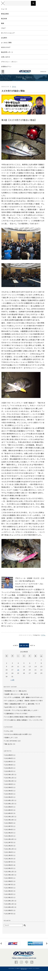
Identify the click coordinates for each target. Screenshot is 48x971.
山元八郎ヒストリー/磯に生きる (16, 707)
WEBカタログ (5, 47)
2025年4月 (9, 791)
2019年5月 (9, 888)
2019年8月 (9, 881)
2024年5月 (9, 810)
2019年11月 (9, 871)
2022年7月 (9, 842)
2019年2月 (9, 894)
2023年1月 (9, 836)
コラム (14, 86)
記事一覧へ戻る (24, 645)
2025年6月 (9, 787)
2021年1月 (9, 859)
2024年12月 (9, 800)
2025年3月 (9, 794)
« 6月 (12, 680)
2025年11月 (9, 778)
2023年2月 (9, 833)
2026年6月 (9, 758)
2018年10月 (9, 907)
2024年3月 (9, 813)
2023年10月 (9, 820)
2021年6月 (9, 852)
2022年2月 (9, 846)
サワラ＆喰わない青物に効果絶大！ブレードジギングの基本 (25, 720)
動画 (2, 23)
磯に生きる (9, 744)
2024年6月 (9, 807)
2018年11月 (9, 904)
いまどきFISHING (11, 741)
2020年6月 (9, 865)
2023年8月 (9, 823)
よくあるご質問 (6, 42)
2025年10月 (9, 781)
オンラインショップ (8, 33)
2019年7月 (9, 884)
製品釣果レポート (7, 52)
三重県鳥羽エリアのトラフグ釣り (16, 713)
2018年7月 (9, 914)
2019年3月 (9, 891)
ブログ (3, 28)
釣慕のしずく (9, 737)
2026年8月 (9, 755)
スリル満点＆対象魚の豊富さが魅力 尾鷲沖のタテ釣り (23, 717)
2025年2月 (9, 797)
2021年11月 (9, 849)
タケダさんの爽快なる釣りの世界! (16, 734)
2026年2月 (9, 768)
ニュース (4, 9)
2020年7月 (9, 862)
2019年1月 (9, 897)
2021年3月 (9, 855)
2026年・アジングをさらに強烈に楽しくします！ (22, 710)
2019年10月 (9, 875)
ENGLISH (43, 71)
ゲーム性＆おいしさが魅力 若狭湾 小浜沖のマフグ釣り (24, 700)
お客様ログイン (6, 66)
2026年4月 (9, 765)
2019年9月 (9, 878)
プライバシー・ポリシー (9, 62)
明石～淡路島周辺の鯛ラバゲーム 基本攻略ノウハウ (22, 704)
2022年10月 (9, 839)
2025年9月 (9, 784)
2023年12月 (9, 816)
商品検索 (4, 18)
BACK (16, 645)
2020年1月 (9, 868)
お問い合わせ (5, 57)
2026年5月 (9, 761)
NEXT (32, 645)
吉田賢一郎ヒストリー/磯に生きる (16, 694)
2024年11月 (9, 803)
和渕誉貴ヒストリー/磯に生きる (16, 691)
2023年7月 (9, 826)
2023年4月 (9, 829)
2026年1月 (9, 771)
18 (18, 670)
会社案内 (4, 38)
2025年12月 (9, 774)
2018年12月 (9, 901)
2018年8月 (9, 910)
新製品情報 (5, 14)
